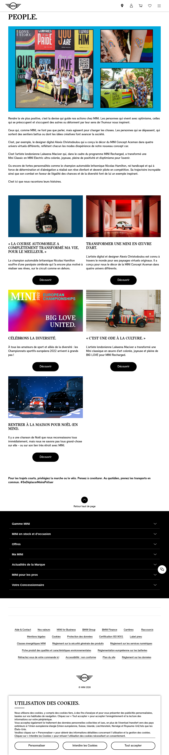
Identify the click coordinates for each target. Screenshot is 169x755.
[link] (122, 6)
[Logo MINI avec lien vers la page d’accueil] (84, 677)
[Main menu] (159, 6)
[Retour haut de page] (84, 500)
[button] (131, 6)
